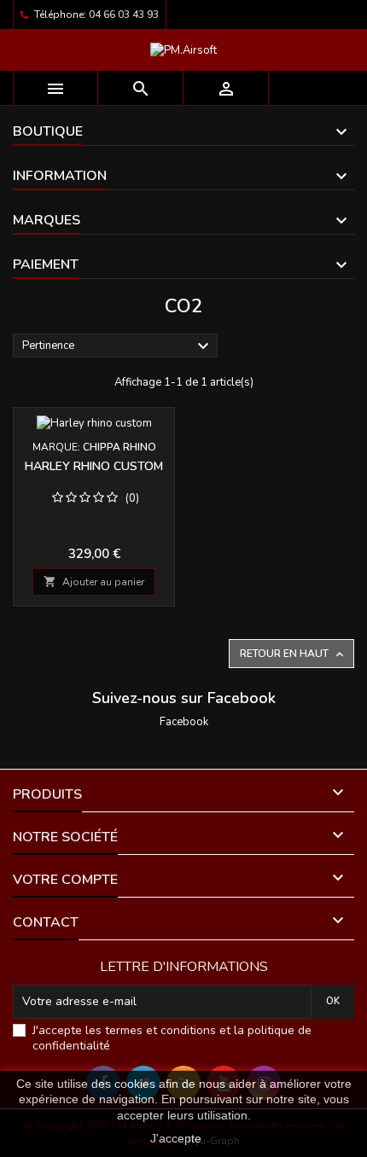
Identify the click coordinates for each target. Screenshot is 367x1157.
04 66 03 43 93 (124, 14)
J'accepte (175, 1138)
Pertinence (117, 346)
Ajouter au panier (94, 582)
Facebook (184, 722)
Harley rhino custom (94, 466)
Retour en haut (293, 654)
